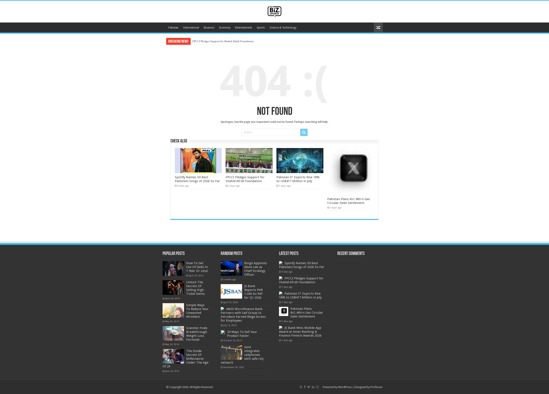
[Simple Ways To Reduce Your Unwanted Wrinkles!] (173, 310)
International (191, 27)
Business (209, 27)
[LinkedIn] (313, 387)
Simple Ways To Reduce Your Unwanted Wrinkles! (197, 311)
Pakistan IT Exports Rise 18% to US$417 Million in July (298, 179)
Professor (377, 387)
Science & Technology (283, 27)
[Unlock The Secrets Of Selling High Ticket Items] (173, 287)
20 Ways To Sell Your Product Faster (242, 334)
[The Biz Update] (274, 11)
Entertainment (243, 27)
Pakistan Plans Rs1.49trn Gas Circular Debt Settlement (348, 201)
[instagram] (317, 387)
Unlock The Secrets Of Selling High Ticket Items (195, 288)
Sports (261, 27)
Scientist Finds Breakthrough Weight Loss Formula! (196, 334)
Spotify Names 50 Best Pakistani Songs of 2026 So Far (197, 179)
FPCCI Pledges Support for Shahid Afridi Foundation (223, 41)
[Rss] (301, 387)
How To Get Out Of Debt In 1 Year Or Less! (197, 267)
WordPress (345, 387)
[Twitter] (309, 387)
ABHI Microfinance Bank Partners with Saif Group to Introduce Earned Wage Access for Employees (243, 314)
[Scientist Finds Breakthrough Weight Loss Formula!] (173, 333)
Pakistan (173, 27)
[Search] (304, 132)
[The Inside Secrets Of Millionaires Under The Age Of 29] (173, 356)
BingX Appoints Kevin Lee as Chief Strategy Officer (255, 269)
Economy (224, 27)
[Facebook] (304, 387)
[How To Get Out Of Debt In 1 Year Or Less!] (173, 268)
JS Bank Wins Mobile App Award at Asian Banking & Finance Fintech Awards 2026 (300, 331)
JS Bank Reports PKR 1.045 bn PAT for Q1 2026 (253, 292)
